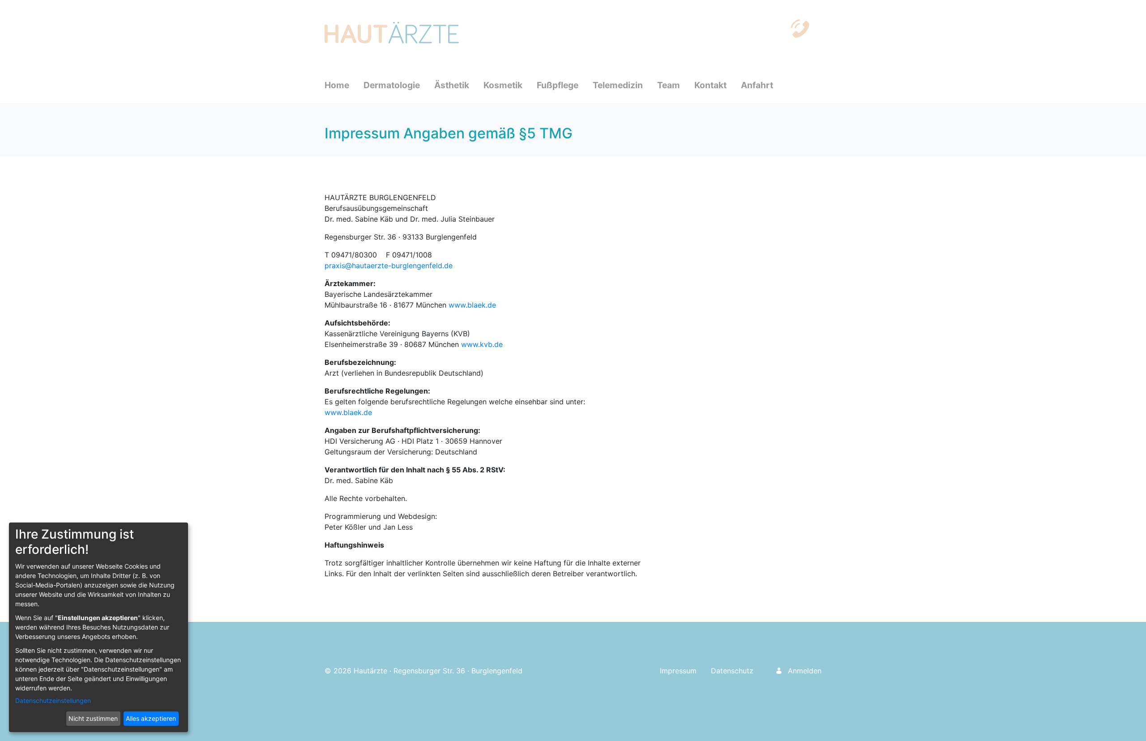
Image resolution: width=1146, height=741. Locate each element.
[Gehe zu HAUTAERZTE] (393, 32)
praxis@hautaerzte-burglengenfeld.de (389, 265)
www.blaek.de (472, 304)
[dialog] (98, 627)
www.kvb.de (482, 344)
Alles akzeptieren (151, 718)
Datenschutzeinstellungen (53, 700)
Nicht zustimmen (93, 718)
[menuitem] (344, 85)
